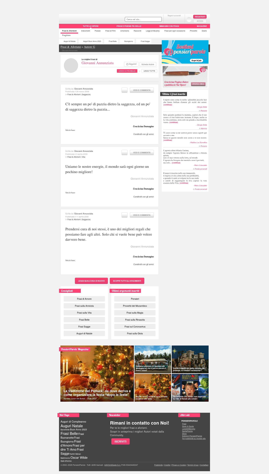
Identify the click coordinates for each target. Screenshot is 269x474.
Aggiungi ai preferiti (124, 90)
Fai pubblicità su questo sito (194, 438)
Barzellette (65, 429)
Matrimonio (65, 458)
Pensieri (135, 298)
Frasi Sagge (145, 41)
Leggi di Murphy (153, 30)
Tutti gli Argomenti (127, 280)
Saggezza (86, 94)
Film (110, 30)
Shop (184, 433)
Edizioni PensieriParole (192, 436)
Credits (167, 465)
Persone (204, 110)
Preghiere (66, 35)
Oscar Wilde (79, 457)
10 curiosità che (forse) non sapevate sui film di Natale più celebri (189, 397)
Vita (83, 156)
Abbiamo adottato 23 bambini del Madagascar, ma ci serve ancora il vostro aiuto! (151, 368)
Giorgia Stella (202, 107)
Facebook (167, 19)
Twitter (174, 19)
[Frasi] (63, 27)
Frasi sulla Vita (84, 312)
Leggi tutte (149, 71)
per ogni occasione (174, 30)
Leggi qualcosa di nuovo (91, 280)
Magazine (202, 26)
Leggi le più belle (127, 71)
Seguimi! (133, 64)
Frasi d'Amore (71, 443)
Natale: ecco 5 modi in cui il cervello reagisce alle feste (152, 397)
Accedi (200, 21)
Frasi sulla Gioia (135, 333)
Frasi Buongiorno (70, 439)
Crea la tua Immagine (143, 126)
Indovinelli (85, 30)
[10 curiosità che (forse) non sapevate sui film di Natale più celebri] (190, 388)
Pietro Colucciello (200, 165)
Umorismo (124, 30)
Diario (204, 30)
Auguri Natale (72, 425)
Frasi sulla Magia (135, 312)
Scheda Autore (148, 64)
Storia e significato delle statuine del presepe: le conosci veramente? (189, 369)
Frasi (69, 30)
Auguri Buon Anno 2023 (92, 41)
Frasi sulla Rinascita (135, 319)
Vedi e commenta (142, 90)
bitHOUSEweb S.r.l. (112, 465)
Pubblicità (158, 465)
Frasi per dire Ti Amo (73, 447)
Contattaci (204, 465)
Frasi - (80, 18)
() (185, 102)
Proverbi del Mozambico (135, 305)
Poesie (98, 30)
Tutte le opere (91, 26)
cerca (152, 19)
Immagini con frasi (169, 26)
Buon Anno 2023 (78, 429)
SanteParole (187, 431)
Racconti (137, 30)
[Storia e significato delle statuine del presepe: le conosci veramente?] (190, 359)
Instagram (180, 19)
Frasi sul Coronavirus (135, 326)
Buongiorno (128, 41)
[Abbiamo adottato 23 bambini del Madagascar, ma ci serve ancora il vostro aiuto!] (152, 359)
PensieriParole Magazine (75, 349)
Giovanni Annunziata (98, 62)
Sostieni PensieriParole (185, 52)
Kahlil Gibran (75, 453)
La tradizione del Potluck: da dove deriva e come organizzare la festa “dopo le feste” (97, 392)
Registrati (200, 16)
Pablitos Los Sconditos (198, 142)
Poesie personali (201, 169)
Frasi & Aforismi (74, 94)
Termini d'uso (192, 465)
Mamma (204, 128)
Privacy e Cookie (179, 465)
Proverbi (193, 30)
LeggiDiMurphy (188, 429)
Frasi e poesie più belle (129, 26)
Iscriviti (120, 441)
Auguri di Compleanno (73, 421)
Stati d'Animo (66, 460)
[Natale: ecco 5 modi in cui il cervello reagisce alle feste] (152, 388)
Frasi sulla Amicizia (84, 305)
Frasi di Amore (84, 298)
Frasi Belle (113, 41)
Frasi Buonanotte (72, 435)
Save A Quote (188, 426)
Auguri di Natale (70, 41)
